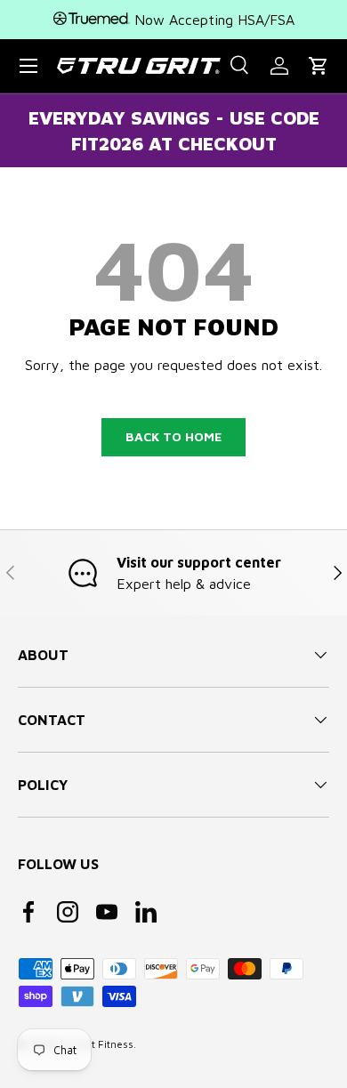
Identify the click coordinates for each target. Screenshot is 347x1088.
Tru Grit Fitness (95, 1044)
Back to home (173, 436)
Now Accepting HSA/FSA (212, 20)
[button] (318, 65)
